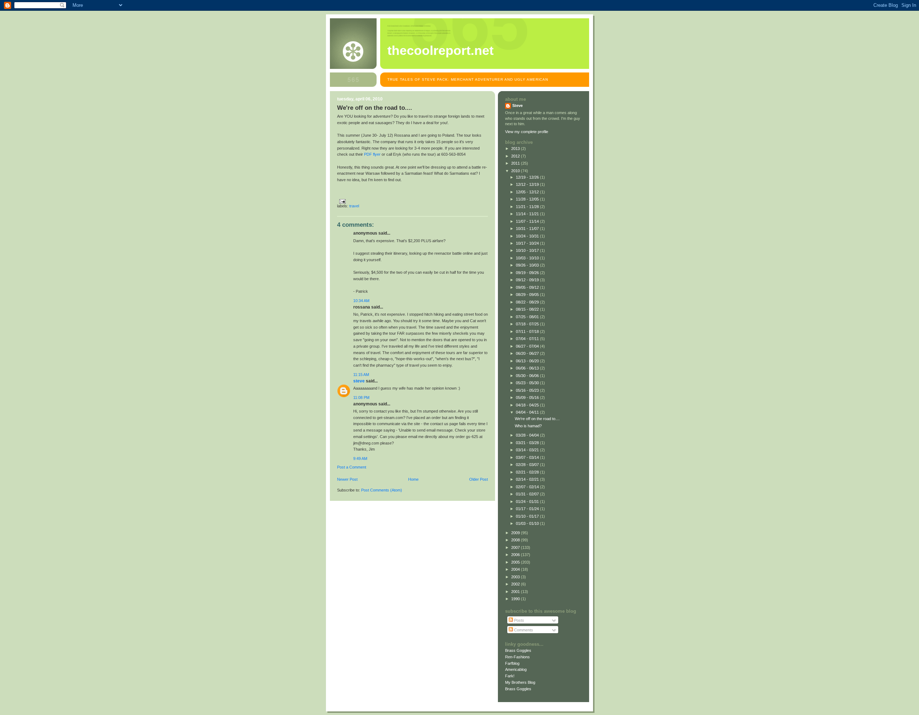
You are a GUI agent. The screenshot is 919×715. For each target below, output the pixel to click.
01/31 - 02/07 (528, 494)
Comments (523, 630)
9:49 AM (360, 458)
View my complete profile (526, 132)
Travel (354, 206)
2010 (516, 171)
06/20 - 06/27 (528, 353)
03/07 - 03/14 (528, 457)
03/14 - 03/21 (528, 450)
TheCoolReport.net (440, 50)
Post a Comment (351, 467)
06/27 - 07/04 (528, 346)
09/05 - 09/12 (528, 287)
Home (413, 479)
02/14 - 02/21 (528, 479)
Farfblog (512, 663)
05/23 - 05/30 (528, 383)
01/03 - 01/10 (528, 523)
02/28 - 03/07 (528, 464)
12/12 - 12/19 (528, 184)
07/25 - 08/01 (528, 317)
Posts (518, 620)
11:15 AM (361, 374)
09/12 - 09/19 (528, 280)
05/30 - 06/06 (528, 375)
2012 (516, 156)
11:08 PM (361, 397)
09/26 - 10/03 (528, 265)
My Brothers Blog (520, 682)
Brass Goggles (518, 650)
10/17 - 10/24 (528, 243)
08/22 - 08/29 (528, 302)
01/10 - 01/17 (528, 516)
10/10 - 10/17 (528, 250)
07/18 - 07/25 (528, 324)
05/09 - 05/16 (528, 397)
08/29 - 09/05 (528, 294)
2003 (516, 577)
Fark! (509, 676)
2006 (516, 554)
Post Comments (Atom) (381, 490)
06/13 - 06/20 (528, 361)
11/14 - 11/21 (528, 214)
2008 (516, 540)
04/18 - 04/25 (528, 405)
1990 (516, 599)
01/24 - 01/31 (528, 501)
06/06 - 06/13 (528, 368)
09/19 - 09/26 (528, 273)
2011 (516, 163)
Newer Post (347, 479)
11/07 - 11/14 (528, 221)
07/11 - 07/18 (528, 331)
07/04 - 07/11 (528, 339)
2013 (516, 148)
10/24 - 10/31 (528, 236)
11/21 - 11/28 (528, 206)
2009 (516, 533)
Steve (359, 381)
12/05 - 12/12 (528, 192)
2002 (516, 584)
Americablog (516, 669)
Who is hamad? (528, 426)
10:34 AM (361, 300)
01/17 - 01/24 (528, 509)
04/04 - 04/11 (528, 412)
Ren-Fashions (517, 657)
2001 (516, 591)
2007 (516, 547)
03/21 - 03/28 (528, 443)
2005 (516, 562)
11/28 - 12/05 (528, 199)
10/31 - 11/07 (528, 228)
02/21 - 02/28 (528, 472)
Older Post (478, 479)
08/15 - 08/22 (528, 309)
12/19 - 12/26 (528, 177)
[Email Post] (341, 201)
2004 (516, 569)
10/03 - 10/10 (528, 258)
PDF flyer (372, 154)
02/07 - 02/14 (528, 487)
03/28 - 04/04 (528, 435)
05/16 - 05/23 (528, 390)
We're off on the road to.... (537, 419)
